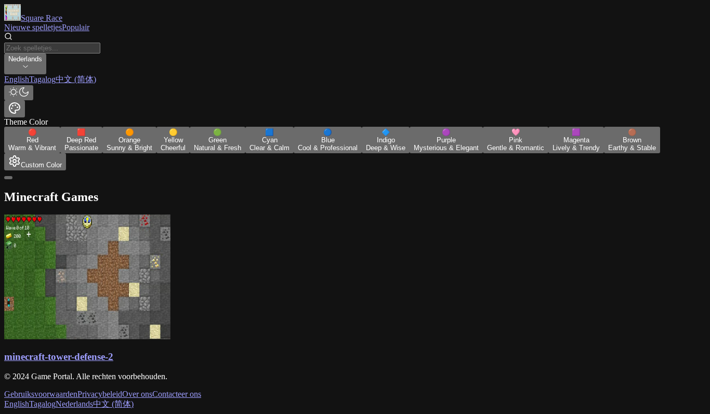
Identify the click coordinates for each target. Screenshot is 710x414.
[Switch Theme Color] (14, 108)
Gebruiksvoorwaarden (40, 394)
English (16, 403)
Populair (75, 27)
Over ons (137, 394)
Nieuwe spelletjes (33, 27)
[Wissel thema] (18, 92)
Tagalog (42, 403)
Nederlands (74, 403)
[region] (355, 79)
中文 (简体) (113, 403)
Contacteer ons (176, 394)
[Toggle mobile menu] (8, 177)
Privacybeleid (99, 394)
